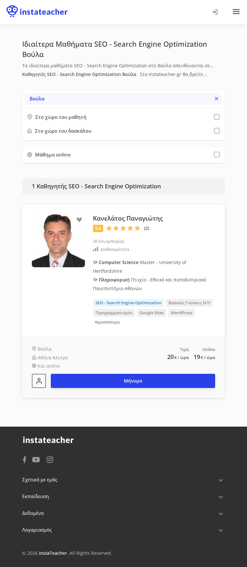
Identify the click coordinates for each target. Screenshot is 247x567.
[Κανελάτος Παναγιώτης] (39, 381)
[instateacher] (37, 5)
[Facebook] (24, 459)
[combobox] (123, 99)
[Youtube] (37, 460)
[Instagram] (49, 459)
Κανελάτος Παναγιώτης (128, 218)
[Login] (214, 12)
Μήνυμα (133, 381)
